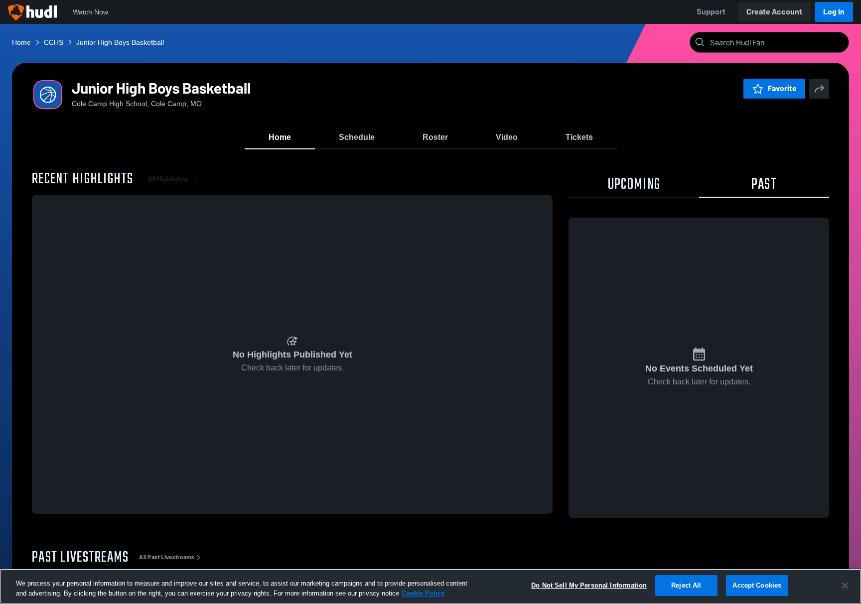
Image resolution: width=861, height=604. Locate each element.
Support (711, 11)
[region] (430, 586)
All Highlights (168, 179)
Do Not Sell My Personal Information (589, 585)
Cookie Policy (423, 593)
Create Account (774, 11)
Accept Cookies (756, 585)
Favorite (782, 88)
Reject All (686, 585)
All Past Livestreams (166, 557)
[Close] (845, 586)
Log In (834, 11)
